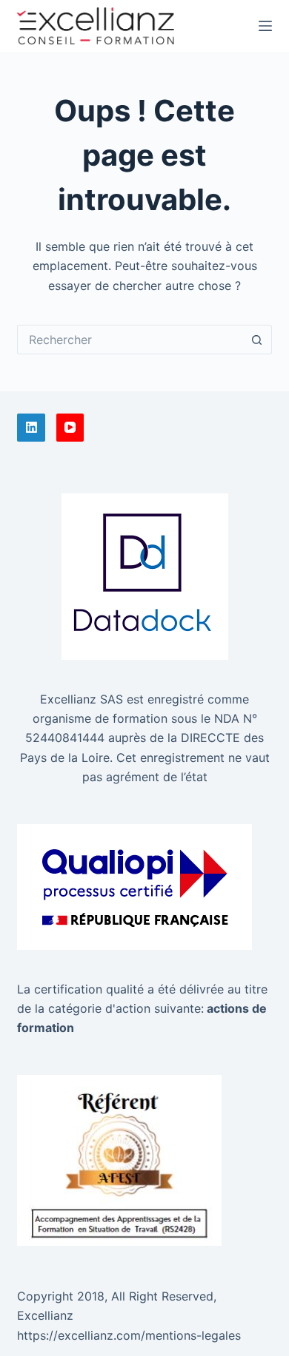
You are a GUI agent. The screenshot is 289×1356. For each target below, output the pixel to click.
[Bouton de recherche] (257, 339)
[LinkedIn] (31, 428)
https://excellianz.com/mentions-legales (129, 1335)
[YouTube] (70, 428)
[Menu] (265, 26)
